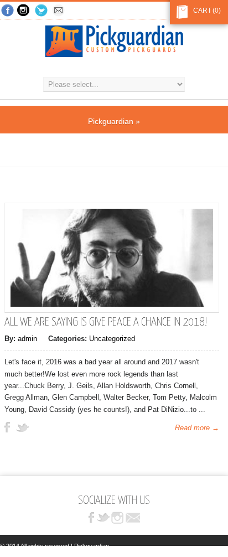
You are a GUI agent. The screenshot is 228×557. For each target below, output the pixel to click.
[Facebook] (7, 10)
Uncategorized (112, 338)
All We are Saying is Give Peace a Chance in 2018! (105, 322)
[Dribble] (25, 10)
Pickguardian (110, 121)
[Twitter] (42, 10)
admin (27, 338)
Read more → (197, 428)
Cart (200, 10)
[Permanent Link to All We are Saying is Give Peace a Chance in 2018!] (112, 304)
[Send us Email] (59, 10)
